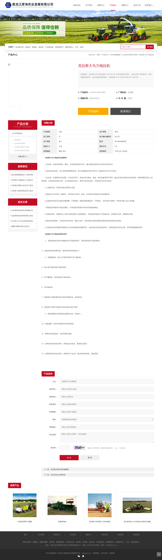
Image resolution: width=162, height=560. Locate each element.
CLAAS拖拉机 (115, 55)
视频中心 (125, 5)
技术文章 (137, 5)
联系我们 (148, 5)
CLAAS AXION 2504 (130, 55)
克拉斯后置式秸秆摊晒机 (60, 469)
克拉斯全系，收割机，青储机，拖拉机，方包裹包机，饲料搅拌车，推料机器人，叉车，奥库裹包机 (50, 47)
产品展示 (113, 5)
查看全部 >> (22, 156)
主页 (98, 55)
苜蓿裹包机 (62, 522)
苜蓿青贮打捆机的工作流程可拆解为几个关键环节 (23, 180)
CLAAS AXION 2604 (21, 147)
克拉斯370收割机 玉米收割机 (100, 522)
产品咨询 (93, 111)
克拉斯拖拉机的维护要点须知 (22, 216)
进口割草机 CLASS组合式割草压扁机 (137, 522)
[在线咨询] (83, 556)
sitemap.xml (86, 553)
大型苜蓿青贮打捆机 (24, 522)
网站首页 (77, 5)
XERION (17, 140)
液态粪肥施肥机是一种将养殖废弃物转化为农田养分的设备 (23, 175)
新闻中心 (100, 5)
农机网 (111, 553)
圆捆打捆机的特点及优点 (20, 226)
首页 (25, 535)
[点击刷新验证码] (79, 448)
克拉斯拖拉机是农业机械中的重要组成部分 (23, 210)
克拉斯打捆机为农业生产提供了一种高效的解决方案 (23, 185)
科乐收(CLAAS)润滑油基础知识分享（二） (23, 221)
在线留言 (120, 535)
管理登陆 (96, 553)
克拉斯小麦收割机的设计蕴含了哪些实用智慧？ (23, 191)
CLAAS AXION (19, 143)
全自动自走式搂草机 (58, 475)
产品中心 (105, 55)
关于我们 (89, 5)
